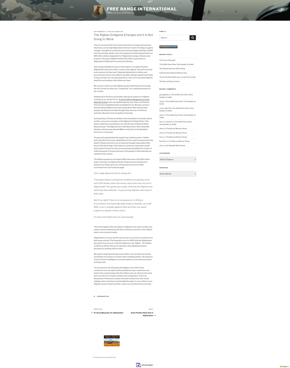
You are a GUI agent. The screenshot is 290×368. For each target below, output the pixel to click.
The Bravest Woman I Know (169, 81)
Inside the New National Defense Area (173, 73)
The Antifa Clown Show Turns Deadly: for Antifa (176, 64)
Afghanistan (103, 296)
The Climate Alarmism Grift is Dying (172, 68)
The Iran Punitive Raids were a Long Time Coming (177, 77)
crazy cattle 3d (164, 108)
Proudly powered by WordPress (104, 357)
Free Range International (142, 8)
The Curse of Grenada (167, 60)
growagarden (164, 95)
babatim (119, 31)
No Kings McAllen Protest (175, 145)
